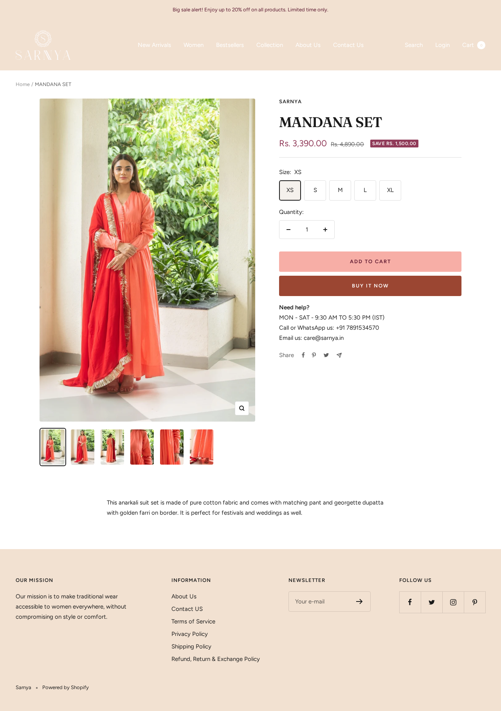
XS (290, 190)
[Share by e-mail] (339, 355)
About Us (308, 44)
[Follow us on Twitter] (431, 602)
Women (194, 44)
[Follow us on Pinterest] (474, 602)
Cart (472, 44)
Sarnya (290, 101)
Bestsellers (230, 44)
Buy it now (370, 286)
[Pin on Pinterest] (314, 355)
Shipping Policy (191, 646)
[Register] (359, 601)
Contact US (187, 608)
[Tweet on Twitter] (326, 355)
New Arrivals (154, 44)
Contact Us (348, 44)
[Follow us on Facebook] (410, 602)
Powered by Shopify (65, 687)
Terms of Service (193, 621)
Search (414, 44)
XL (390, 190)
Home (23, 84)
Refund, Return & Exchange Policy (215, 659)
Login (442, 44)
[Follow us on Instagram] (453, 602)
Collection (269, 44)
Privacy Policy (189, 633)
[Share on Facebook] (303, 355)
